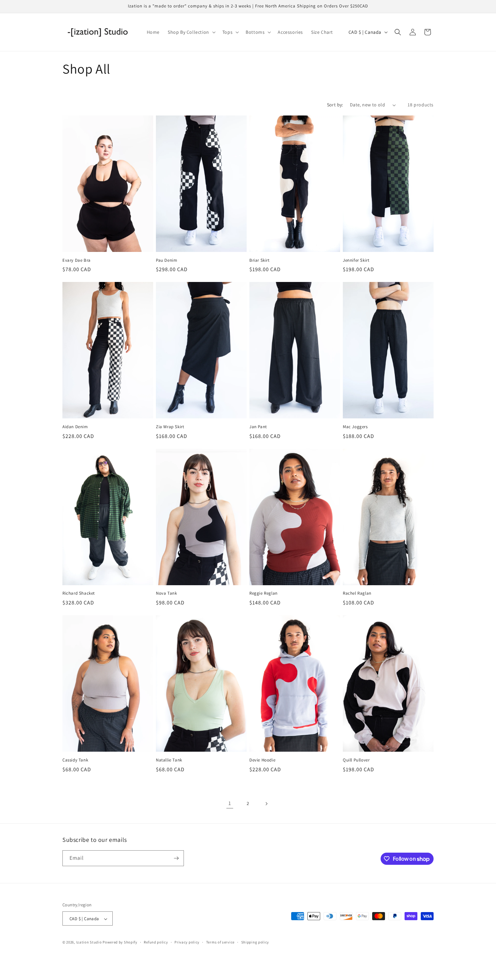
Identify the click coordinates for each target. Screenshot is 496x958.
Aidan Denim (75, 427)
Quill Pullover (356, 760)
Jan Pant (258, 427)
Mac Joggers (355, 427)
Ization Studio (89, 942)
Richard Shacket (78, 593)
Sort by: (335, 105)
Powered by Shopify (120, 942)
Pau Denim (166, 260)
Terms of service (220, 942)
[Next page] (266, 803)
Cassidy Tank (75, 760)
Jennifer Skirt (356, 260)
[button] (191, 32)
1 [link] (229, 803)
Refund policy (156, 942)
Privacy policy (186, 942)
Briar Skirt (259, 260)
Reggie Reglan (263, 593)
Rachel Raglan (357, 593)
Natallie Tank (169, 760)
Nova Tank (166, 593)
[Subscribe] (176, 858)
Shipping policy (255, 942)
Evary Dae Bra (76, 260)
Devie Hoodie (262, 760)
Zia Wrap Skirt (170, 427)
